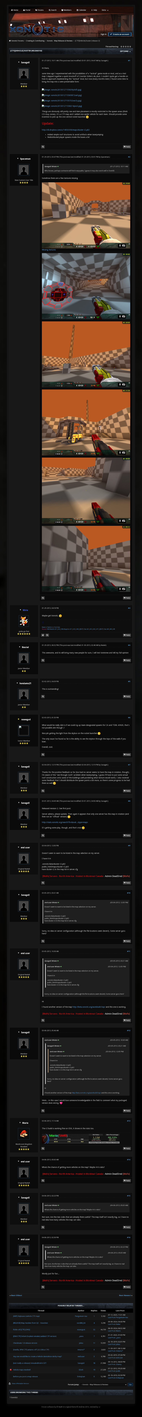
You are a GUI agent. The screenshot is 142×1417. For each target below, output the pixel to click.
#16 (128, 1237)
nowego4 (25, 719)
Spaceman (25, 159)
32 (94, 1330)
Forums (40, 10)
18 (94, 1363)
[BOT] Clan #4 (104, 629)
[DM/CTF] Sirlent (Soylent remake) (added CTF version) (34, 1336)
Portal (27, 10)
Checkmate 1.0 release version (25, 1343)
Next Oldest (16, 1295)
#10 (128, 893)
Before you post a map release (25, 1376)
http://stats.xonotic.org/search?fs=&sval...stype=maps (65, 822)
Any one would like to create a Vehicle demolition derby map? (37, 1356)
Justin (118, 1371)
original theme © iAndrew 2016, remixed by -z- (82, 1407)
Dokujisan (81, 1376)
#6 (94, 629)
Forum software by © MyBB (52, 1407)
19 (94, 1370)
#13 (128, 1121)
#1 (129, 61)
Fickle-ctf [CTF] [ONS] (21, 1330)
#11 (128, 951)
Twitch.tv (50, 627)
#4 (77, 629)
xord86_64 (81, 1323)
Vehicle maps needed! (22, 1370)
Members (67, 10)
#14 (128, 1160)
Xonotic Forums (17, 41)
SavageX (25, 62)
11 (94, 1343)
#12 (128, 1031)
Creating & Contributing (35, 41)
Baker (118, 1324)
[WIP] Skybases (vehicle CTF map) (26, 1316)
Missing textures (49, 250)
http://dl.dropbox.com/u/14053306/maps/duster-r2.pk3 (66, 130)
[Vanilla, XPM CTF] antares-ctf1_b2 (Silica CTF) (31, 1350)
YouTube (57, 627)
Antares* (81, 1350)
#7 (97, 629)
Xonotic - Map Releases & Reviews (60, 41)
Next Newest (125, 1295)
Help (95, 10)
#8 (111, 629)
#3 (129, 608)
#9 (114, 629)
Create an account (120, 34)
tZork (81, 1370)
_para (81, 1336)
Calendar (82, 10)
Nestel (25, 647)
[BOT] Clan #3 (84, 629)
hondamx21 (25, 683)
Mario (25, 1123)
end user (25, 847)
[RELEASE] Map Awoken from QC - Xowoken (30, 1323)
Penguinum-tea (81, 1316)
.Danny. (119, 1364)
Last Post (111, 1317)
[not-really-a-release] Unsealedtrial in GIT (29, 1363)
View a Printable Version (20, 1383)
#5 (91, 629)
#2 (129, 157)
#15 (128, 1196)
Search (53, 10)
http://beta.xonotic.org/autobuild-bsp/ (89, 1007)
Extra (104, 10)
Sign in (103, 34)
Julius (81, 1343)
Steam (44, 627)
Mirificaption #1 (66, 629)
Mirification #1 (52, 629)
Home (15, 10)
